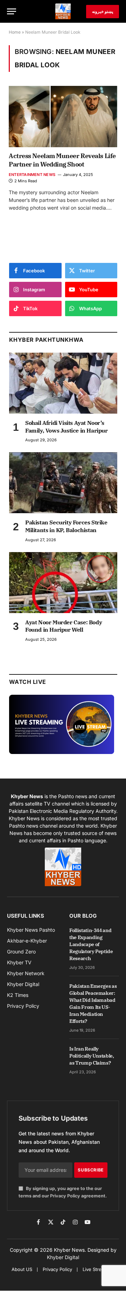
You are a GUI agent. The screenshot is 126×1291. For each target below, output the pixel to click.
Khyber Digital (63, 1257)
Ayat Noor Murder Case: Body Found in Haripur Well (63, 626)
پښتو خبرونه (102, 11)
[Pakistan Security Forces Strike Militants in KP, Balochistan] (63, 482)
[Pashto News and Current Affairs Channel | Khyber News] (63, 11)
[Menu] (11, 11)
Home (15, 32)
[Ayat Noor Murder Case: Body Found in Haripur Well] (63, 582)
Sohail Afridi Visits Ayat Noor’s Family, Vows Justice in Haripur (66, 426)
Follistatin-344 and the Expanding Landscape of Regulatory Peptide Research (91, 944)
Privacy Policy (65, 1195)
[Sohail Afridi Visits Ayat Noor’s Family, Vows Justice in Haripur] (63, 383)
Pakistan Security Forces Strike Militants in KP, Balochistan (66, 526)
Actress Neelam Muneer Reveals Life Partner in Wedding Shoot (62, 160)
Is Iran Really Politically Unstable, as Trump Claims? (91, 1056)
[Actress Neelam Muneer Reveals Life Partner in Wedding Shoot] (63, 116)
